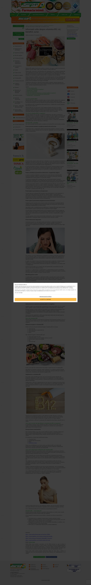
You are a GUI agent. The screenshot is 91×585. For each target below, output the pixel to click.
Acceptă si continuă (45, 299)
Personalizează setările (45, 296)
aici (21, 292)
